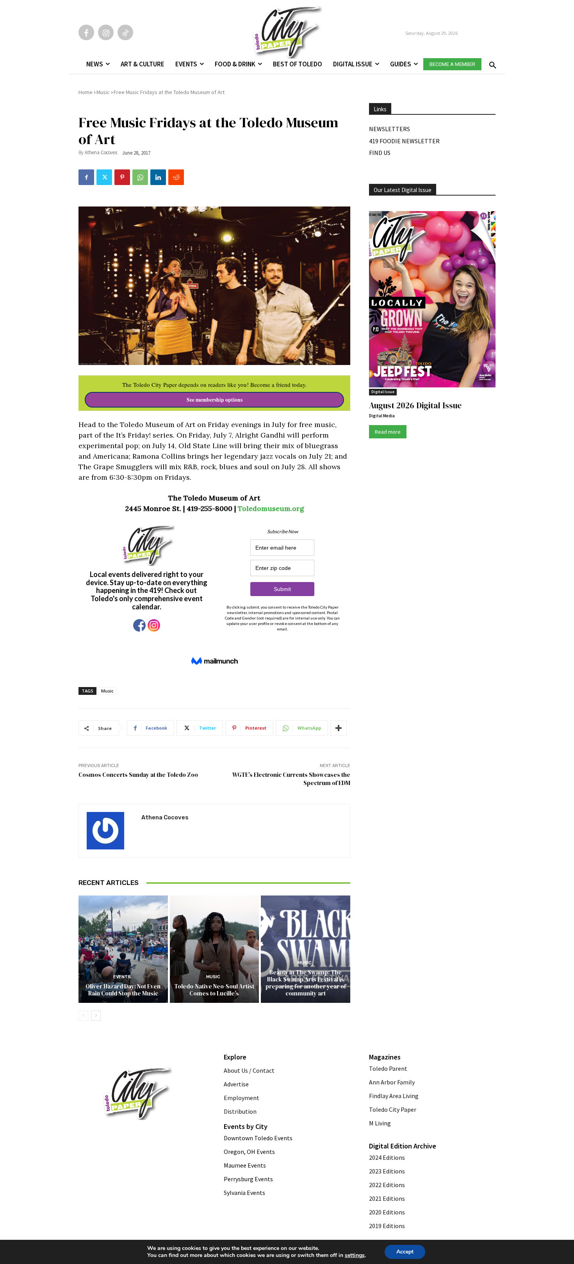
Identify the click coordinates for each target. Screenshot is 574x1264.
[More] (338, 728)
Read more (388, 431)
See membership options (214, 400)
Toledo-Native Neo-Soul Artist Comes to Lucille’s (214, 989)
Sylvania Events (244, 1192)
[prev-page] (83, 1016)
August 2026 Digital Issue (415, 405)
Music (103, 92)
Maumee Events (245, 1165)
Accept (405, 1251)
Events (122, 977)
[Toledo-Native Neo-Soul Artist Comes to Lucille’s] (214, 948)
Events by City (245, 1126)
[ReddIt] (176, 177)
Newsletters (389, 129)
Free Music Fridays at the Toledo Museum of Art (169, 92)
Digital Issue (382, 391)
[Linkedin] (158, 177)
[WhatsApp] (140, 177)
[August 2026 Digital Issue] (432, 300)
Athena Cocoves (101, 152)
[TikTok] (125, 32)
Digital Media (382, 415)
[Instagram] (106, 32)
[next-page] (96, 1016)
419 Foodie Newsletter (404, 141)
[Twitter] (104, 177)
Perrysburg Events (248, 1179)
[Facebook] (86, 32)
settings (355, 1255)
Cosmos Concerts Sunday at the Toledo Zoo (138, 775)
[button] (491, 63)
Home (85, 92)
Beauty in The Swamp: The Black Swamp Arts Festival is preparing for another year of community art (306, 982)
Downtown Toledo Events (258, 1138)
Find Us (379, 153)
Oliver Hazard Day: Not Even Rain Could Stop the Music (123, 989)
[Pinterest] (122, 177)
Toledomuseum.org (271, 508)
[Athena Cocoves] (110, 830)
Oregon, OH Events (249, 1151)
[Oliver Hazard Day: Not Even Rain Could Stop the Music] (123, 948)
